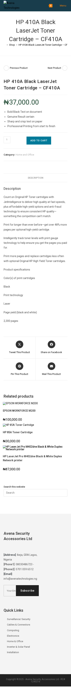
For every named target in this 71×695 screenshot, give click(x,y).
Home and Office (25, 154)
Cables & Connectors (18, 624)
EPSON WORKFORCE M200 (19, 410)
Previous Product (19, 68)
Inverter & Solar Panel (18, 646)
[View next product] (64, 68)
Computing (13, 630)
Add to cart (38, 140)
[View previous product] (6, 68)
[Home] (4, 44)
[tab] (36, 178)
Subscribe (27, 590)
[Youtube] (28, 547)
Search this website (14, 486)
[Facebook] (14, 547)
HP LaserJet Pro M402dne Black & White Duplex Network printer (32, 458)
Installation (13, 652)
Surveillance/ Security (18, 619)
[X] (7, 547)
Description (35, 177)
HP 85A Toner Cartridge (18, 432)
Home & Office (15, 641)
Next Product (54, 68)
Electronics (13, 635)
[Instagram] (21, 547)
